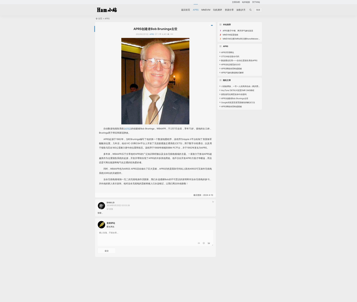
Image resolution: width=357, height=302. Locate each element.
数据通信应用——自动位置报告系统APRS (239, 60)
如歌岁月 (241, 9)
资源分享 (229, 9)
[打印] (168, 34)
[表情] (204, 243)
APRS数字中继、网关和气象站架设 (238, 30)
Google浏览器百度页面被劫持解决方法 (238, 102)
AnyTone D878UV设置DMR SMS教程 (237, 90)
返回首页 (185, 9)
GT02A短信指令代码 (230, 56)
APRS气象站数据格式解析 (232, 72)
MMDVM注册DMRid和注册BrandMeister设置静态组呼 (246, 39)
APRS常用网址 (227, 52)
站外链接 (246, 2)
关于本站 (256, 2)
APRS (196, 9)
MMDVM (205, 9)
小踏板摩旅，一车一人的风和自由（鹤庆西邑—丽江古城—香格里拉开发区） (254, 86)
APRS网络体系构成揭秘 (231, 68)
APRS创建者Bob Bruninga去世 (234, 98)
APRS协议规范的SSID (230, 64)
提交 (107, 251)
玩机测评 (217, 9)
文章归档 (236, 2)
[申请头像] (210, 224)
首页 (100, 18)
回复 (111, 209)
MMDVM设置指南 (230, 34)
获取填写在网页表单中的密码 (234, 94)
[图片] (209, 243)
